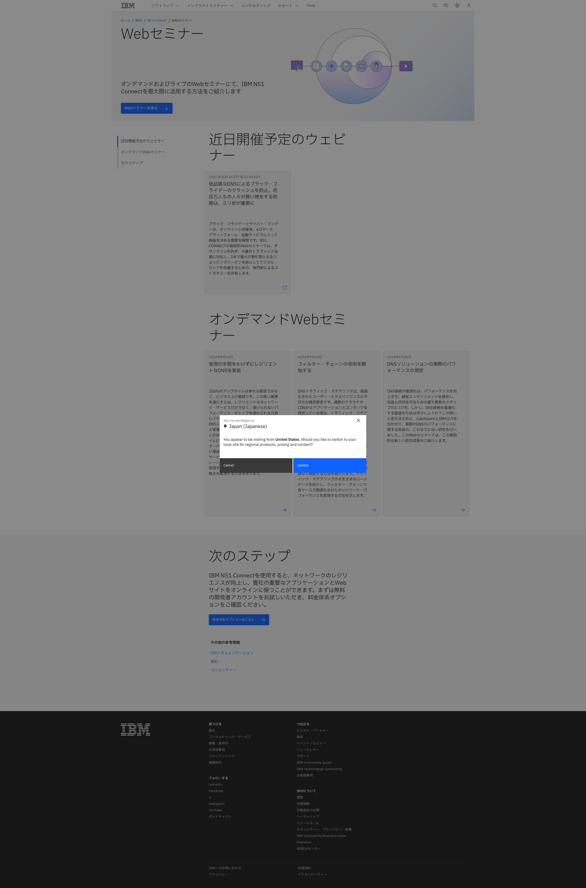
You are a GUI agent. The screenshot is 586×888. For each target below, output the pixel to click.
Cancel (228, 465)
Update (303, 465)
